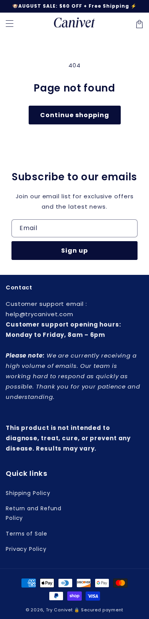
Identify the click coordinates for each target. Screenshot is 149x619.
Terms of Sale (26, 533)
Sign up (74, 250)
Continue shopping (74, 115)
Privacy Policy (26, 549)
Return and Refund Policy (34, 513)
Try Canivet (59, 610)
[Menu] (9, 24)
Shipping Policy (28, 493)
